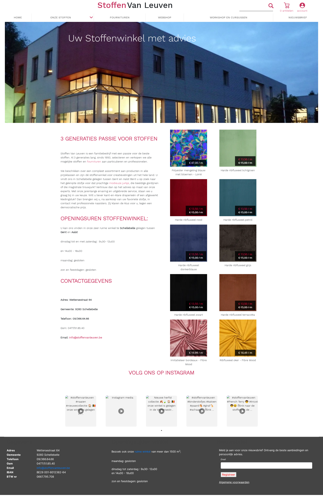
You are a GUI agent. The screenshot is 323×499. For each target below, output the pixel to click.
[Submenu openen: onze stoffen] (91, 17)
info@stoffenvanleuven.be (53, 468)
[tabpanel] (81, 411)
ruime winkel (143, 451)
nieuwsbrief (298, 17)
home (18, 17)
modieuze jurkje (119, 183)
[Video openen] (80, 411)
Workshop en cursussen (228, 17)
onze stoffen (60, 17)
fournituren (94, 161)
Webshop (164, 17)
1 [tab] (161, 430)
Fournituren (120, 17)
